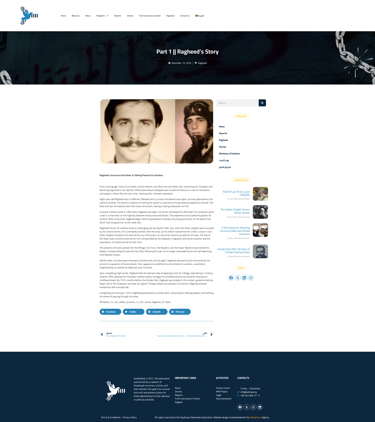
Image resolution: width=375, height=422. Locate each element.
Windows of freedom (229, 153)
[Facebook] (231, 278)
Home (63, 16)
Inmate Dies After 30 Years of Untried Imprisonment (234, 251)
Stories (130, 16)
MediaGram (255, 417)
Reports (117, 16)
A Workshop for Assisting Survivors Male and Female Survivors (235, 230)
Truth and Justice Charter (150, 16)
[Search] (262, 102)
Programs (100, 16)
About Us (76, 16)
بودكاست (224, 160)
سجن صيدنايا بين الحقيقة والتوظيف (236, 193)
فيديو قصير (225, 167)
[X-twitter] (238, 278)
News (88, 16)
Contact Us (185, 16)
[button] (110, 312)
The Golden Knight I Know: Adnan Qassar (235, 211)
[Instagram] (251, 278)
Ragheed (170, 16)
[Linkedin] (244, 278)
